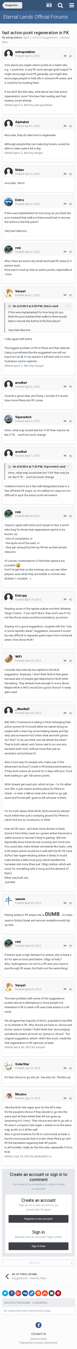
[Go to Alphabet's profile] (8, 124)
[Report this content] (65, 56)
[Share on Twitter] (5, 1293)
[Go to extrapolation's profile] (8, 54)
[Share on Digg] (25, 1293)
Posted (27, 55)
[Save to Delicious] (32, 1293)
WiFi (18, 657)
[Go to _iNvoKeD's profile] (8, 711)
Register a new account (38, 1218)
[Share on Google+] (18, 1293)
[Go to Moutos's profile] (8, 1096)
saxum (20, 899)
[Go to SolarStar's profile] (8, 1066)
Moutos (21, 1094)
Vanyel (20, 291)
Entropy (21, 595)
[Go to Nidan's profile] (8, 172)
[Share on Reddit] (38, 1293)
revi (18, 248)
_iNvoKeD (22, 709)
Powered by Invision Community (38, 1342)
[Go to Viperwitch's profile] (8, 419)
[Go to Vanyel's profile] (8, 293)
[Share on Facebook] (12, 1293)
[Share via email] (52, 1293)
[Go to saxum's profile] (8, 901)
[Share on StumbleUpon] (45, 1293)
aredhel (21, 383)
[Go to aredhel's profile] (8, 384)
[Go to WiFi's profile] (8, 658)
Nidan (19, 170)
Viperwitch (23, 417)
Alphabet (22, 122)
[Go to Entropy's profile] (8, 597)
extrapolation (14, 37)
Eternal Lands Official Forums (35, 17)
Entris (19, 200)
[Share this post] (70, 56)
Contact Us (38, 1334)
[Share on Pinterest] (58, 1293)
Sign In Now (38, 1246)
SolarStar (22, 1064)
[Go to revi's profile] (8, 250)
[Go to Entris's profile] (8, 202)
